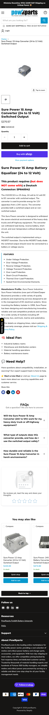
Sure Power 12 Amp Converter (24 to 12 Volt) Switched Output (14, 560)
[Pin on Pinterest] (18, 392)
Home (4, 39)
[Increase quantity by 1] (24, 137)
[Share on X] (8, 392)
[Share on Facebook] (3, 392)
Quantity (5, 132)
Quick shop (15, 574)
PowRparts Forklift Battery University (17, 621)
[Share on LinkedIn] (13, 392)
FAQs (3, 626)
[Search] (44, 20)
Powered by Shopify (24, 710)
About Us (35, 376)
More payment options (24, 160)
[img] (26, 697)
